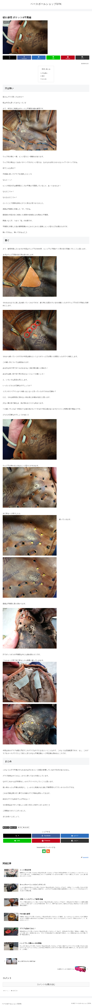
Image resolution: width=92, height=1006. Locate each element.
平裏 (20, 827)
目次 (43, 69)
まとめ (44, 79)
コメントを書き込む (46, 984)
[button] (82, 58)
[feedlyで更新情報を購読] (44, 851)
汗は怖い (45, 73)
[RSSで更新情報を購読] (48, 851)
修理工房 (7, 827)
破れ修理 (14, 827)
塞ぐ (43, 76)
